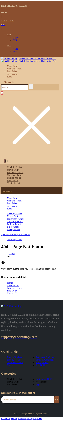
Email (39, 418)
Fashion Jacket (14, 178)
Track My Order (14, 239)
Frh (15, 51)
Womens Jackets (14, 288)
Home (10, 282)
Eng (9, 46)
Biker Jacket (12, 180)
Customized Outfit (44, 379)
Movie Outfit (13, 170)
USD (9, 34)
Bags (9, 76)
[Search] (31, 86)
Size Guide (12, 290)
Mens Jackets (13, 285)
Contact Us (12, 293)
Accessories (12, 74)
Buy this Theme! (22, 234)
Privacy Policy (42, 362)
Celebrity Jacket (14, 167)
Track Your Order (15, 362)
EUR (15, 40)
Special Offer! (7, 234)
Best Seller (12, 71)
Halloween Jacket (15, 172)
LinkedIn (22, 418)
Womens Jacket (14, 68)
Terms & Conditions (45, 360)
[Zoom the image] (11, 306)
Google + (31, 418)
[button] (7, 82)
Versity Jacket (13, 183)
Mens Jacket (12, 66)
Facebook (5, 418)
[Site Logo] (28, 59)
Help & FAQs (13, 360)
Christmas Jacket (15, 175)
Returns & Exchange (45, 357)
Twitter (14, 418)
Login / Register (14, 357)
